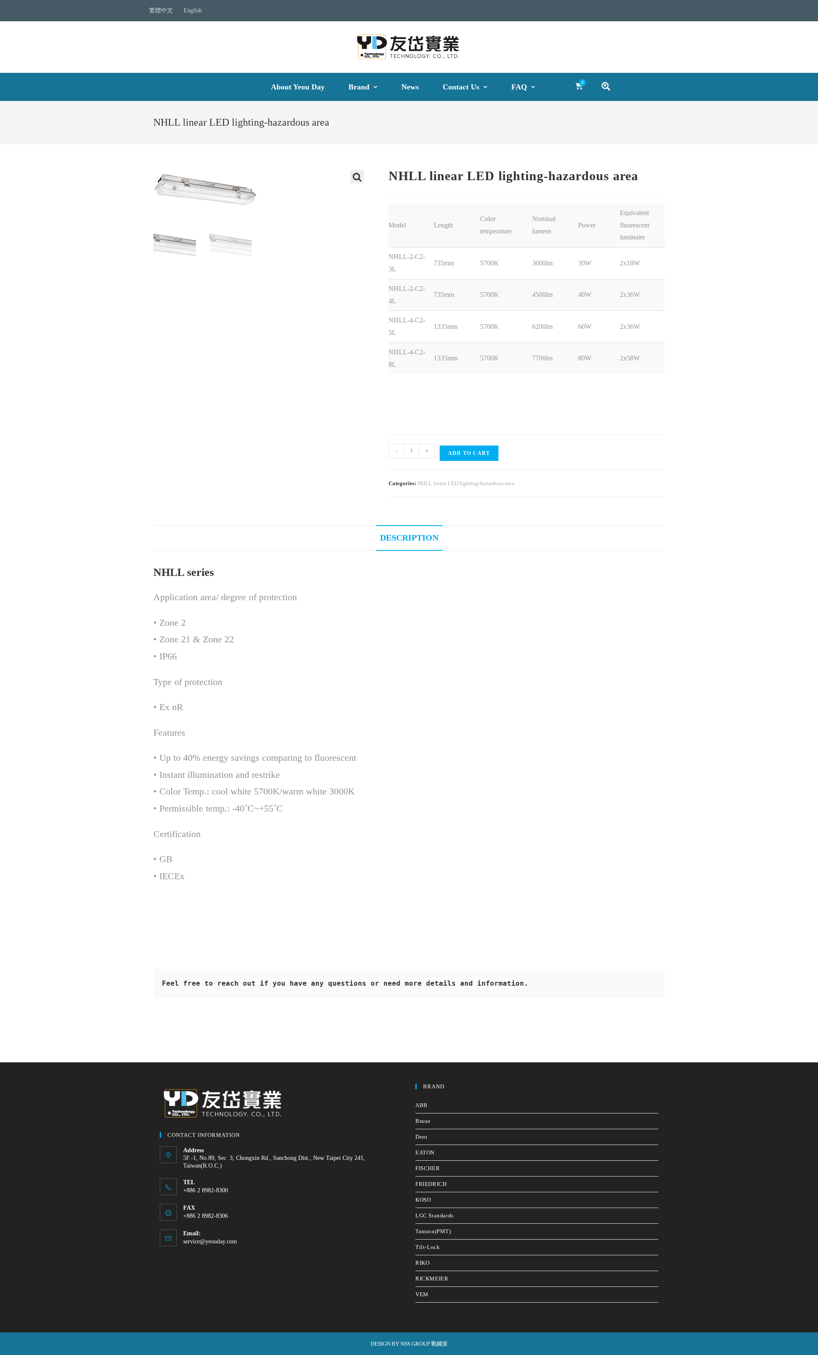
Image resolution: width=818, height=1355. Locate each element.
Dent (421, 1136)
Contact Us (461, 87)
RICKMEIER (431, 1278)
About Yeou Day (298, 87)
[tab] (409, 538)
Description (409, 537)
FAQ (519, 87)
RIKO (422, 1263)
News (410, 87)
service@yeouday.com (210, 1241)
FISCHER (427, 1168)
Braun (423, 1121)
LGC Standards (434, 1215)
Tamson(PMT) (433, 1231)
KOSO (423, 1200)
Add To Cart (469, 453)
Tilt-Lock (427, 1247)
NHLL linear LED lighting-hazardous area (466, 483)
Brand (359, 87)
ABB (421, 1105)
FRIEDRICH (430, 1184)
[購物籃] (579, 86)
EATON (425, 1152)
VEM (422, 1294)
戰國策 (439, 1344)
